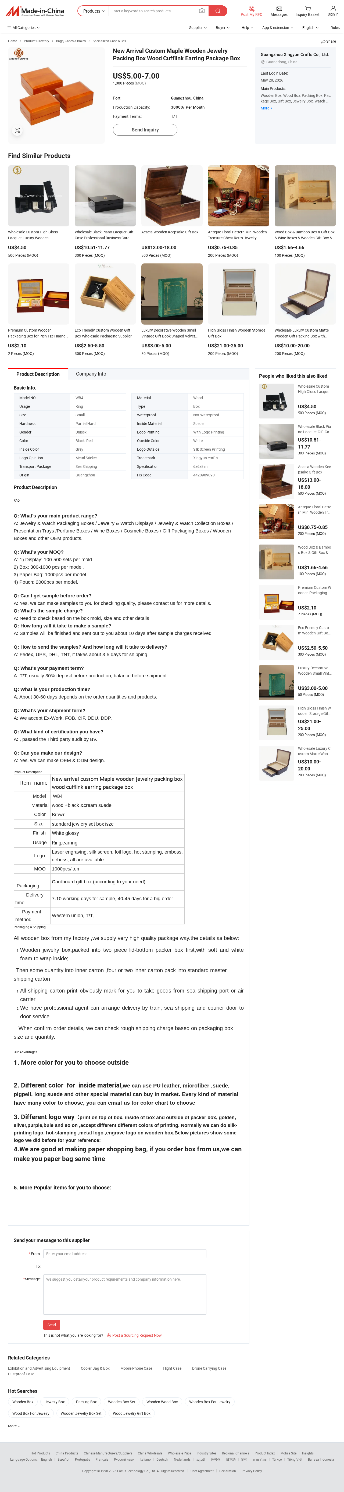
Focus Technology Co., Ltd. (137, 1471)
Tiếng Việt (294, 1459)
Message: (32, 1278)
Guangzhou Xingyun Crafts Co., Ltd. (295, 54)
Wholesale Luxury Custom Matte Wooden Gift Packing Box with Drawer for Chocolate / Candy (314, 751)
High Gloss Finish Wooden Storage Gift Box (314, 710)
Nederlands (182, 1459)
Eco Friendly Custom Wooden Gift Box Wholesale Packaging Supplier (314, 630)
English (46, 1459)
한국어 (215, 1459)
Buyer (220, 27)
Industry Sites (206, 1453)
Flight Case (172, 1368)
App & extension (275, 27)
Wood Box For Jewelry (30, 1413)
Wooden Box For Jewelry (209, 1401)
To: (38, 1266)
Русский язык (124, 1459)
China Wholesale (150, 1453)
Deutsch (162, 1459)
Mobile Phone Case (136, 1368)
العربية (200, 1459)
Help (245, 27)
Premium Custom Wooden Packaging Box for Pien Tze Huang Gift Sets (314, 590)
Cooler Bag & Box (95, 1368)
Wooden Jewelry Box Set (81, 1413)
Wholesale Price (179, 1453)
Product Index (265, 1453)
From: (34, 1253)
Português (82, 1459)
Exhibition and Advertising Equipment (39, 1368)
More (265, 108)
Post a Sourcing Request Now (134, 1335)
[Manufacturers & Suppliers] (34, 11)
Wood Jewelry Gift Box (131, 1413)
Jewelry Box (55, 1401)
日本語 (231, 1459)
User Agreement (202, 1471)
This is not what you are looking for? (73, 1335)
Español (63, 1459)
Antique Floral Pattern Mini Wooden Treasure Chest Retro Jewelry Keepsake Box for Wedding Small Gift (314, 509)
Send (52, 1324)
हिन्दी (244, 1459)
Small (80, 414)
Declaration (227, 1471)
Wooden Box (22, 1401)
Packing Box (86, 1401)
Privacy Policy (252, 1471)
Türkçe (277, 1459)
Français (102, 1459)
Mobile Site (288, 1453)
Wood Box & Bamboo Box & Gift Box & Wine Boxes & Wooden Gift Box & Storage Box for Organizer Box (315, 550)
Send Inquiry (145, 130)
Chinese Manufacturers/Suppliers (108, 1453)
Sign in (333, 14)
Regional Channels (235, 1453)
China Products (67, 1453)
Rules (335, 27)
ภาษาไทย (260, 1459)
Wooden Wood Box (162, 1401)
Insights (308, 1453)
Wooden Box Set (121, 1401)
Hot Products (40, 1453)
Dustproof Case (21, 1373)
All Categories (24, 27)
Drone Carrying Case (209, 1368)
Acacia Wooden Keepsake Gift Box (314, 469)
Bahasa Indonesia (321, 1459)
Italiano (145, 1459)
